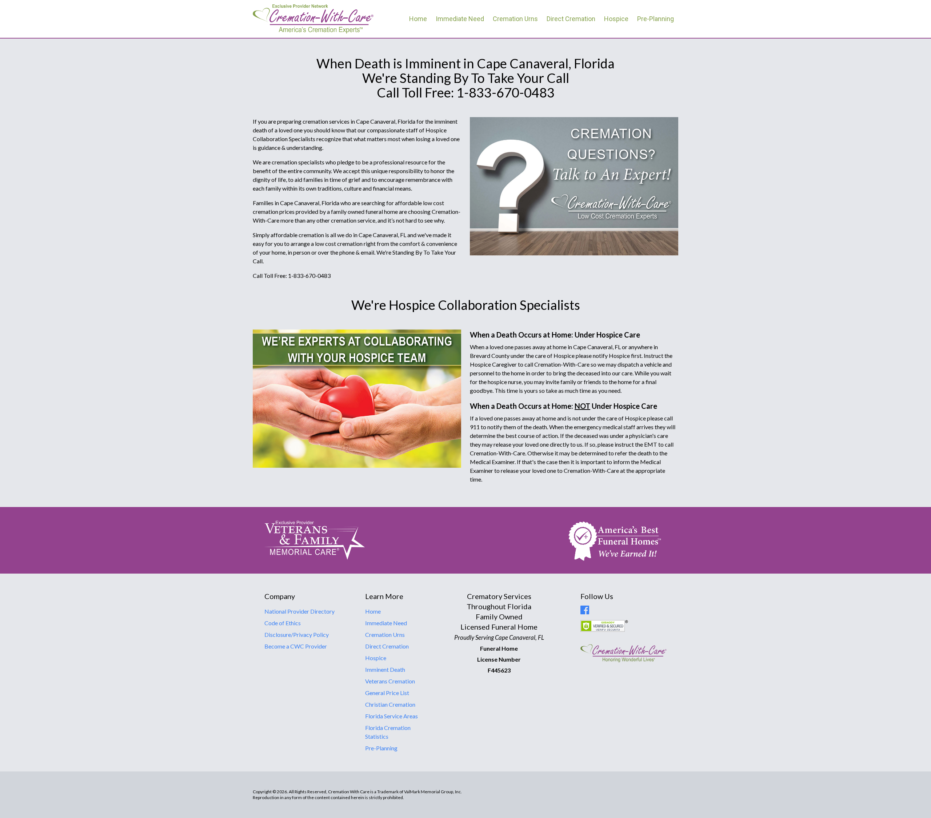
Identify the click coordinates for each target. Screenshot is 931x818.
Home (418, 19)
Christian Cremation (390, 704)
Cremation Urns (515, 19)
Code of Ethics (282, 622)
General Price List (387, 692)
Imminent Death (385, 669)
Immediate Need (460, 19)
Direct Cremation (571, 19)
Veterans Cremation (390, 681)
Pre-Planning (655, 19)
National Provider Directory (299, 611)
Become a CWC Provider (295, 646)
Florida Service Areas (391, 716)
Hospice (616, 19)
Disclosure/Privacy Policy (296, 634)
